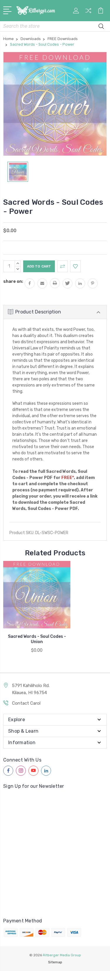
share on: (13, 281)
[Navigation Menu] (8, 10)
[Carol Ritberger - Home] (35, 10)
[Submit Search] (101, 27)
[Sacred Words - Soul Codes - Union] (36, 594)
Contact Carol (26, 703)
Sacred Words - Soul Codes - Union (37, 639)
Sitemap (55, 962)
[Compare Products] (88, 12)
